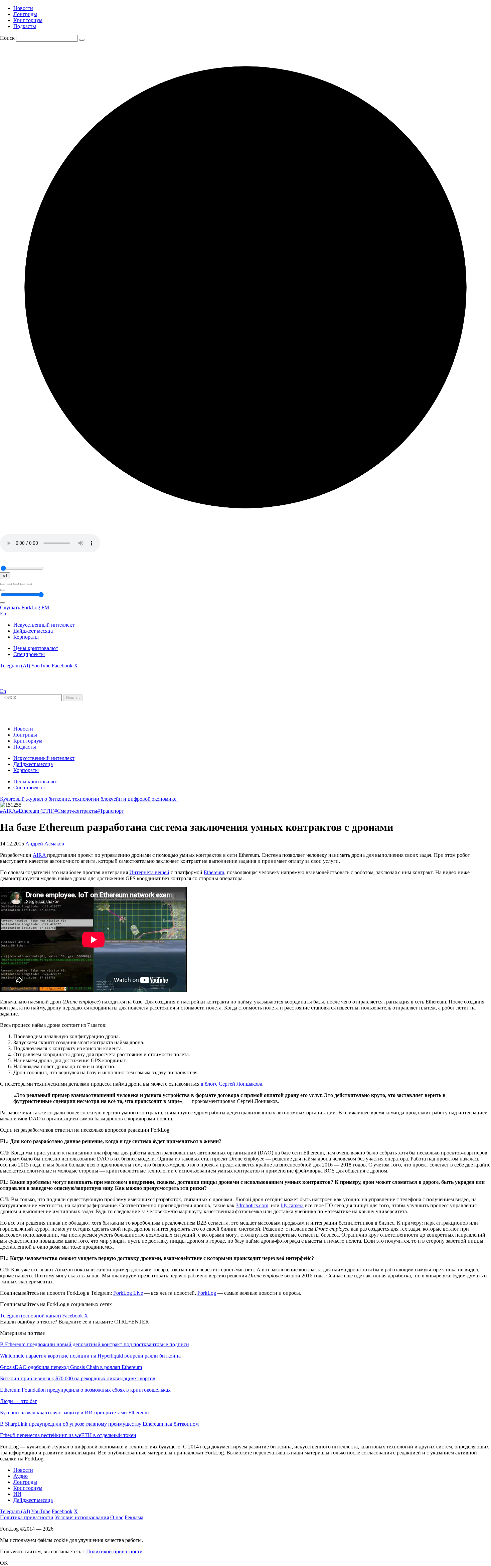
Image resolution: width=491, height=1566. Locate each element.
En (3, 613)
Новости (23, 8)
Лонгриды (25, 14)
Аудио (20, 1476)
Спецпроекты (29, 654)
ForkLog (206, 1293)
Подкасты (24, 26)
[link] (18, 685)
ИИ (17, 1494)
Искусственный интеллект (43, 625)
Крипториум (27, 20)
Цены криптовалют (35, 648)
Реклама (134, 1517)
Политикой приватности (114, 1551)
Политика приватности (26, 1517)
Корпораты (26, 637)
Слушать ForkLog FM (24, 607)
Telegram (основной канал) (30, 1315)
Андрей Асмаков (44, 843)
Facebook (62, 665)
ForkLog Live (128, 1293)
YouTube (40, 665)
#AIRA (8, 811)
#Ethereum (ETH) (35, 811)
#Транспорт (110, 811)
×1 (5, 575)
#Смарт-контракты (75, 811)
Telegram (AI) (15, 665)
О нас (116, 1517)
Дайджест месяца (33, 631)
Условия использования (82, 1517)
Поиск (7, 38)
